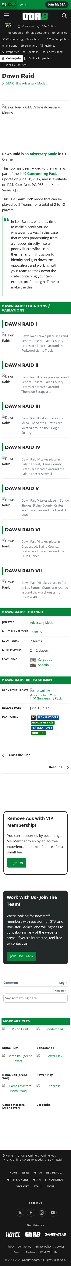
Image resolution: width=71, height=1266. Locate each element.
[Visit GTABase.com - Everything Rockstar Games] (33, 1234)
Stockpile (44, 1104)
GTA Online (49, 26)
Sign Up (17, 862)
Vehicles (62, 32)
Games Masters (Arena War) (13, 1106)
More (51, 1186)
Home (13, 1172)
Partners (31, 1252)
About (10, 1246)
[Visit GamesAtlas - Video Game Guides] (55, 1234)
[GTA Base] (36, 16)
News (26, 1172)
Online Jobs (13, 58)
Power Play (45, 1074)
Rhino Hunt (10, 1047)
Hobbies (50, 45)
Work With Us (48, 1252)
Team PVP (37, 632)
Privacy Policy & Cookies (50, 1246)
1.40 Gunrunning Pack (38, 173)
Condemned (45, 1047)
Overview (28, 26)
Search (18, 1252)
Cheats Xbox (54, 52)
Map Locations (39, 32)
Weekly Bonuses (16, 65)
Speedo (43, 665)
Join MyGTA (57, 4)
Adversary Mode (43, 153)
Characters (32, 39)
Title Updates (14, 32)
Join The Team (21, 956)
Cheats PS (33, 52)
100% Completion (58, 39)
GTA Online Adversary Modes (26, 83)
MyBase (6, 4)
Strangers (31, 45)
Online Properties (40, 58)
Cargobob (45, 659)
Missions (11, 45)
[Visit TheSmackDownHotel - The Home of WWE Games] (13, 1234)
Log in (23, 4)
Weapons (12, 39)
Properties (12, 52)
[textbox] (35, 999)
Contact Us (24, 1246)
